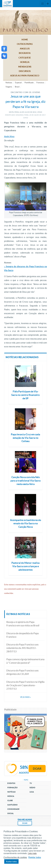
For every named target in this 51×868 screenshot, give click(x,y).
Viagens (9, 87)
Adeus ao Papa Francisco (24, 75)
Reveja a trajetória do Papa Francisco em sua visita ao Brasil (22, 624)
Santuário (12, 805)
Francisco (40, 83)
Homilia (24, 62)
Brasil (17, 87)
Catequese (25, 57)
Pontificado (29, 83)
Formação (12, 787)
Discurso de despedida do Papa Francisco (22, 635)
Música (10, 796)
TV (31, 783)
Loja (32, 792)
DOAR (24, 823)
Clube (10, 800)
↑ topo (25, 780)
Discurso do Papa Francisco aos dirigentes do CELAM (22, 672)
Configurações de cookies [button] (15, 857)
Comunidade (13, 809)
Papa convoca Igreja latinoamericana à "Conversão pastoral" (25, 661)
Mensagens (24, 66)
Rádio (32, 787)
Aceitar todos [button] (11, 861)
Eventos (11, 783)
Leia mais (32, 853)
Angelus (25, 48)
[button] (4, 49)
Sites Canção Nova (47, 3)
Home (25, 39)
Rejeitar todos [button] (34, 857)
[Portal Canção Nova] (7, 3)
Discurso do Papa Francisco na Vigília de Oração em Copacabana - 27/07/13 (25, 685)
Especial (18, 83)
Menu (42, 3)
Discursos (25, 71)
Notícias (9, 83)
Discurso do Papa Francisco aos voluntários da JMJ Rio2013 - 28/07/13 (22, 648)
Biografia (25, 53)
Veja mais (25, 697)
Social (10, 813)
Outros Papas (25, 44)
